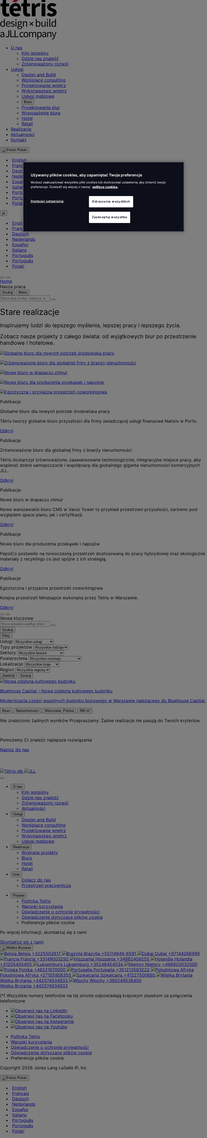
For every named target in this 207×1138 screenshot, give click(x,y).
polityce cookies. (105, 187)
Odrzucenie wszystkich (111, 201)
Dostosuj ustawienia (47, 201)
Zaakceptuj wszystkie (109, 217)
